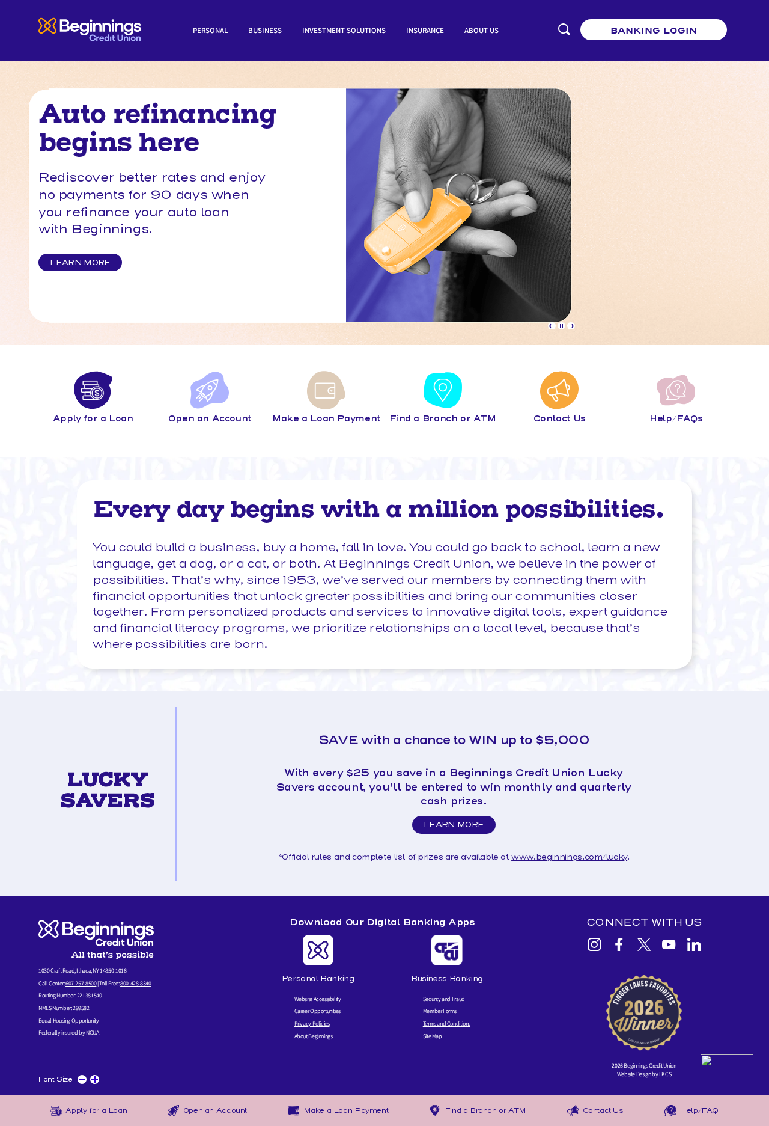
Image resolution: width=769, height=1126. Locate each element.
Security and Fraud (444, 999)
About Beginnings (313, 1036)
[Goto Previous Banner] (552, 326)
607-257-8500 (80, 983)
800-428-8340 (135, 983)
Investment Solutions (344, 30)
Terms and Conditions (446, 1023)
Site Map (432, 1036)
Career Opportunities (317, 1011)
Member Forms (440, 1011)
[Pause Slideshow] (561, 326)
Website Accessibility (317, 999)
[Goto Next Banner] (571, 326)
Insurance (425, 30)
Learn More (80, 262)
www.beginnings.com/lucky (569, 856)
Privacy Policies (312, 1023)
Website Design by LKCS (644, 1074)
